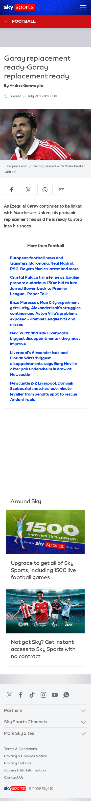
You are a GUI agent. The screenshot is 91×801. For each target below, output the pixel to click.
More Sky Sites (19, 733)
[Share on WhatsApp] (45, 190)
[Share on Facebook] (11, 190)
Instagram (43, 694)
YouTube (55, 694)
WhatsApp (66, 694)
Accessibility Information (25, 770)
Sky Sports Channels (25, 721)
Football (24, 21)
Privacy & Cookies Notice (25, 756)
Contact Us (14, 777)
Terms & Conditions (20, 749)
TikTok (32, 694)
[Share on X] (28, 190)
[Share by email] (61, 190)
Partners (13, 710)
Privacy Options (17, 763)
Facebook (20, 694)
